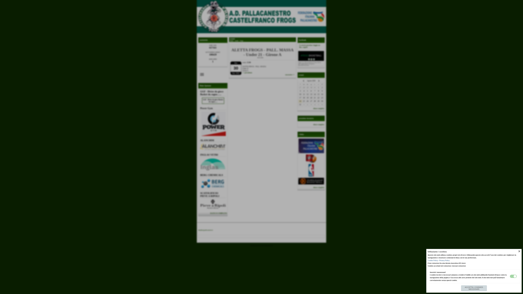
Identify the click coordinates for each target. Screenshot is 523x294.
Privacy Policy (444, 260)
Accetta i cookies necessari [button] (474, 288)
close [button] (519, 251)
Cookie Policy (433, 260)
